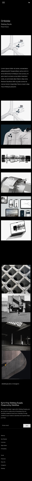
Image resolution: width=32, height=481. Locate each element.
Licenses (3, 442)
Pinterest (3, 459)
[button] (29, 3)
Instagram (3, 465)
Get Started (4, 439)
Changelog (3, 448)
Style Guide (4, 445)
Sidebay (3, 468)
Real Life (3, 462)
